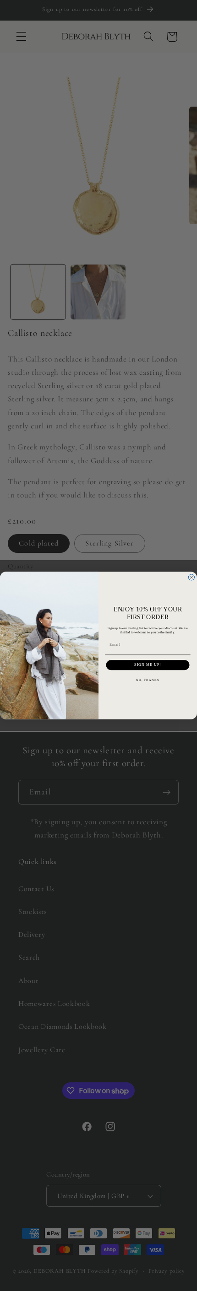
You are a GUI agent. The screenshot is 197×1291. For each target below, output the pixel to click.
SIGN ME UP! (147, 665)
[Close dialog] (191, 577)
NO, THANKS (148, 680)
